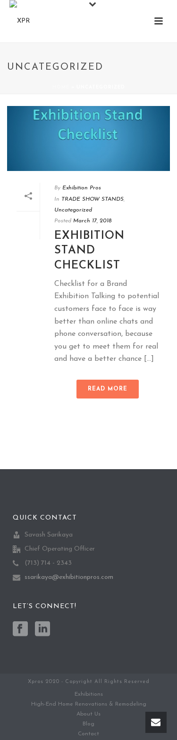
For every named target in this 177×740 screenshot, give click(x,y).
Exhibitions (89, 694)
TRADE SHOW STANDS (92, 199)
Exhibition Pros (81, 188)
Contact (88, 734)
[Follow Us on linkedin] (42, 629)
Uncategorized (73, 210)
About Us (88, 714)
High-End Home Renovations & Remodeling (88, 704)
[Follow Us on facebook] (20, 629)
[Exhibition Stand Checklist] (88, 138)
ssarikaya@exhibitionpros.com (69, 577)
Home (60, 87)
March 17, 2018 (92, 221)
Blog (88, 724)
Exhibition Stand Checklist (89, 250)
